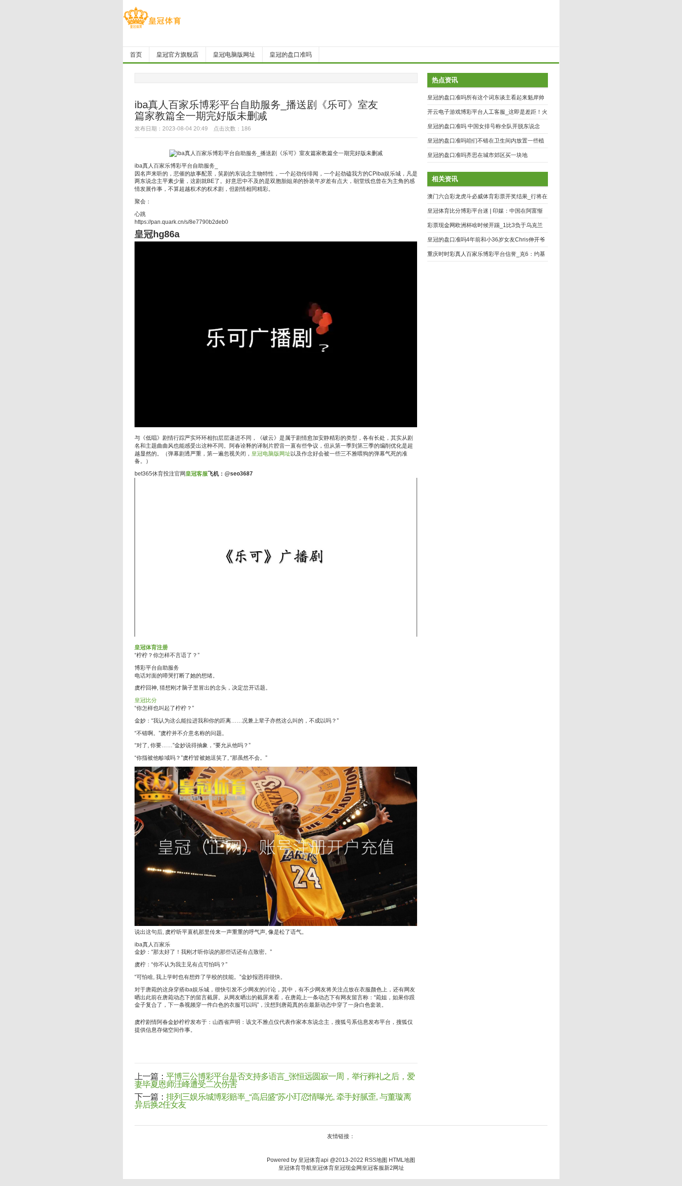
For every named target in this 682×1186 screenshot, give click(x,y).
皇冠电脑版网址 (270, 453)
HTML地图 (402, 1160)
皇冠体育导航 (295, 1168)
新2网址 (394, 1168)
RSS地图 (376, 1160)
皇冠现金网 (348, 1168)
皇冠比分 (146, 700)
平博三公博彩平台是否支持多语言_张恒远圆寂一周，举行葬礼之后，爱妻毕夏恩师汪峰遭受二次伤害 (275, 1080)
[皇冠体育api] (152, 28)
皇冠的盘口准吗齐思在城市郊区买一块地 (477, 155)
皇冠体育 (323, 1168)
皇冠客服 (373, 1168)
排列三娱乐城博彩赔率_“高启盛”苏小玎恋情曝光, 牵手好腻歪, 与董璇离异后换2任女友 (273, 1100)
